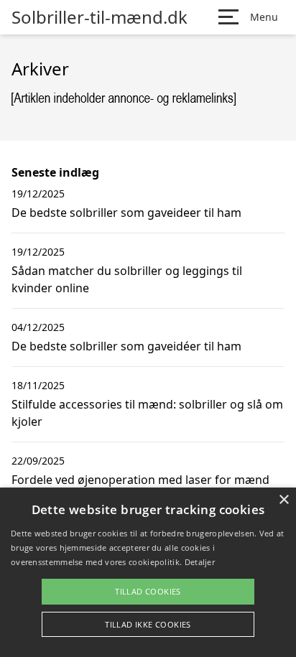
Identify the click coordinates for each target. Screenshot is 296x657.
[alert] (148, 572)
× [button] (283, 500)
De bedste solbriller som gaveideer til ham (126, 212)
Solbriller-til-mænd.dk (99, 17)
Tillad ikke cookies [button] (148, 624)
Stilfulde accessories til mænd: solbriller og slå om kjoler (147, 412)
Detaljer (200, 561)
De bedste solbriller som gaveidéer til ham (126, 346)
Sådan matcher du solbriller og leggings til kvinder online (126, 279)
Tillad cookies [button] (148, 591)
